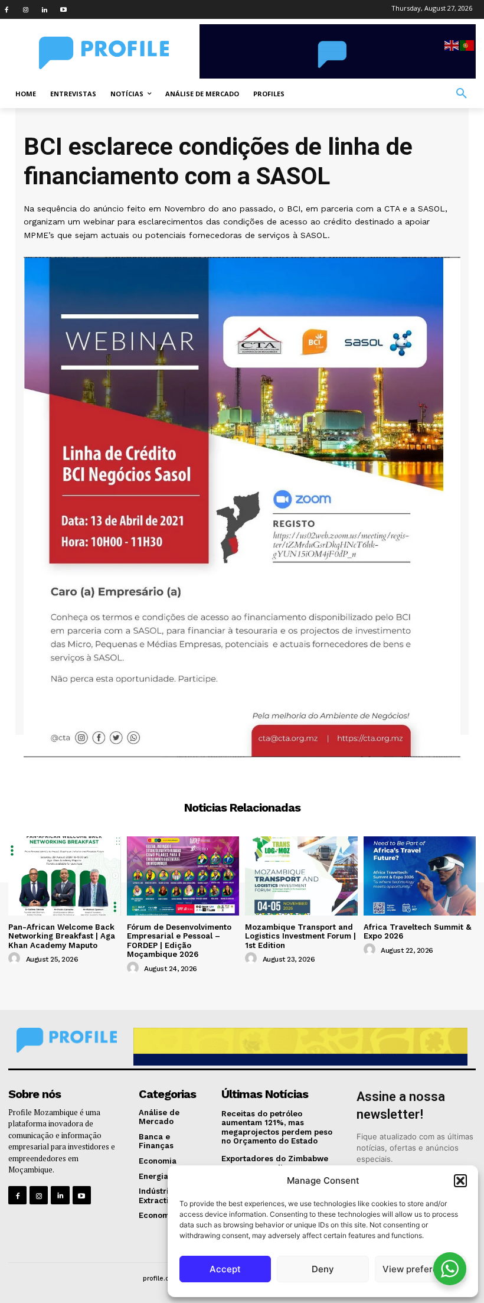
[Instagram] (25, 9)
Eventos (242, 771)
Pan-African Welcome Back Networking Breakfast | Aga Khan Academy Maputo (61, 936)
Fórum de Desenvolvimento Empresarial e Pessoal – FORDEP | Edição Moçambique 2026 (179, 941)
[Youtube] (63, 9)
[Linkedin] (44, 9)
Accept (225, 1269)
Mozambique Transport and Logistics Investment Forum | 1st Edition (300, 936)
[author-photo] (16, 958)
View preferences (420, 1269)
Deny (323, 1269)
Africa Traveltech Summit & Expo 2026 (417, 932)
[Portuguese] (467, 45)
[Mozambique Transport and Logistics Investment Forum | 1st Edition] (301, 875)
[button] (460, 1181)
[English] (452, 45)
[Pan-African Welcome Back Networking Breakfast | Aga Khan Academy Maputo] (64, 875)
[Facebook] (6, 9)
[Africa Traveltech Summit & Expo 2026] (420, 875)
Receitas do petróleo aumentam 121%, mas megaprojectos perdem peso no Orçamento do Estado (276, 1127)
